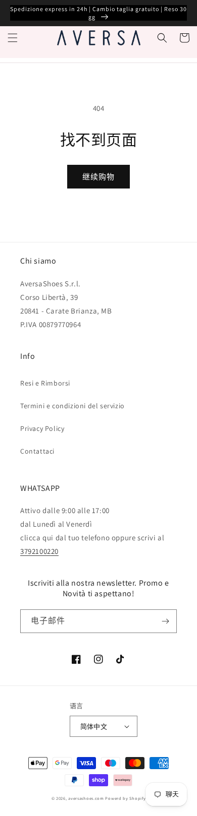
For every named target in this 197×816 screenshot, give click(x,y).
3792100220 (39, 551)
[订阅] (165, 621)
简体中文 (94, 726)
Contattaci (37, 451)
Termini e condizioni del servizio (72, 405)
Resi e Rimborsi (45, 383)
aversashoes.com (86, 798)
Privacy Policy (42, 428)
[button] (13, 38)
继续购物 (98, 176)
